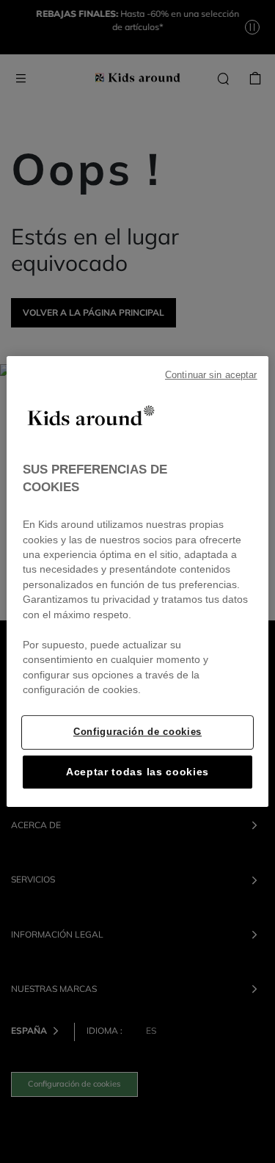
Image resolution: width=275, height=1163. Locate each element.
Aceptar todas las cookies (137, 772)
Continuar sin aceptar (211, 375)
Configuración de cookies (137, 731)
